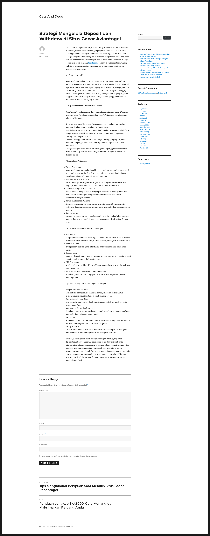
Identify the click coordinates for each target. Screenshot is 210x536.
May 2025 (143, 143)
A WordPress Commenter (147, 93)
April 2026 (143, 118)
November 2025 (145, 130)
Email (42, 434)
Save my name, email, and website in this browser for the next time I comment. (69, 456)
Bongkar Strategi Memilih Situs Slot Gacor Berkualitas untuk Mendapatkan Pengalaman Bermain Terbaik (154, 75)
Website (43, 445)
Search (140, 34)
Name (42, 423)
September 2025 (145, 134)
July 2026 (143, 111)
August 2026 (144, 109)
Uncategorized (145, 164)
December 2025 (145, 127)
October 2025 (144, 132)
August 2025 (144, 136)
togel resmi (93, 63)
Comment (44, 390)
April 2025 (143, 146)
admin (41, 53)
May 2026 (143, 116)
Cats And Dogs (51, 16)
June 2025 (143, 141)
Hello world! (162, 93)
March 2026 (144, 120)
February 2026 (145, 123)
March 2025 (144, 148)
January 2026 (144, 125)
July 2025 (143, 139)
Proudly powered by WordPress (62, 526)
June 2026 (143, 113)
